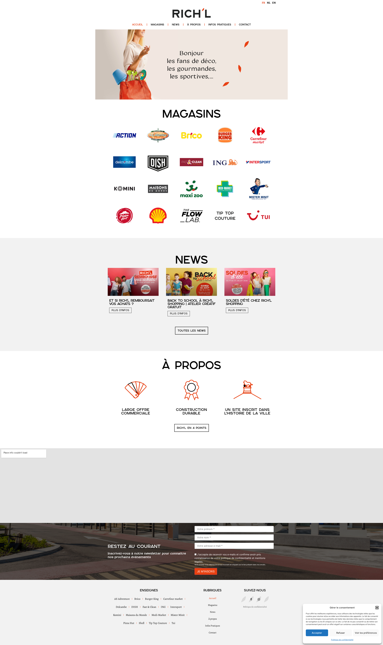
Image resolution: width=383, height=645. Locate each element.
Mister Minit (178, 615)
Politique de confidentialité (342, 640)
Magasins (157, 24)
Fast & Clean (149, 607)
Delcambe (121, 607)
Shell (141, 623)
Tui (173, 623)
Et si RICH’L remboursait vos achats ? (131, 302)
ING (163, 607)
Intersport (176, 607)
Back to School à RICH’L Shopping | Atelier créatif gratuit (191, 303)
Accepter (317, 632)
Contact (245, 24)
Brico (137, 599)
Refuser (340, 632)
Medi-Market (159, 615)
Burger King (152, 599)
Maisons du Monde (136, 615)
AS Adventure (122, 599)
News (175, 24)
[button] (377, 607)
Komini (117, 615)
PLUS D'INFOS (120, 310)
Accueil (137, 24)
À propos (194, 24)
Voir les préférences (366, 632)
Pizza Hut (128, 623)
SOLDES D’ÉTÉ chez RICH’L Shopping (249, 302)
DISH (134, 607)
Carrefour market (173, 599)
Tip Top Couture (158, 623)
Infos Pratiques (219, 24)
